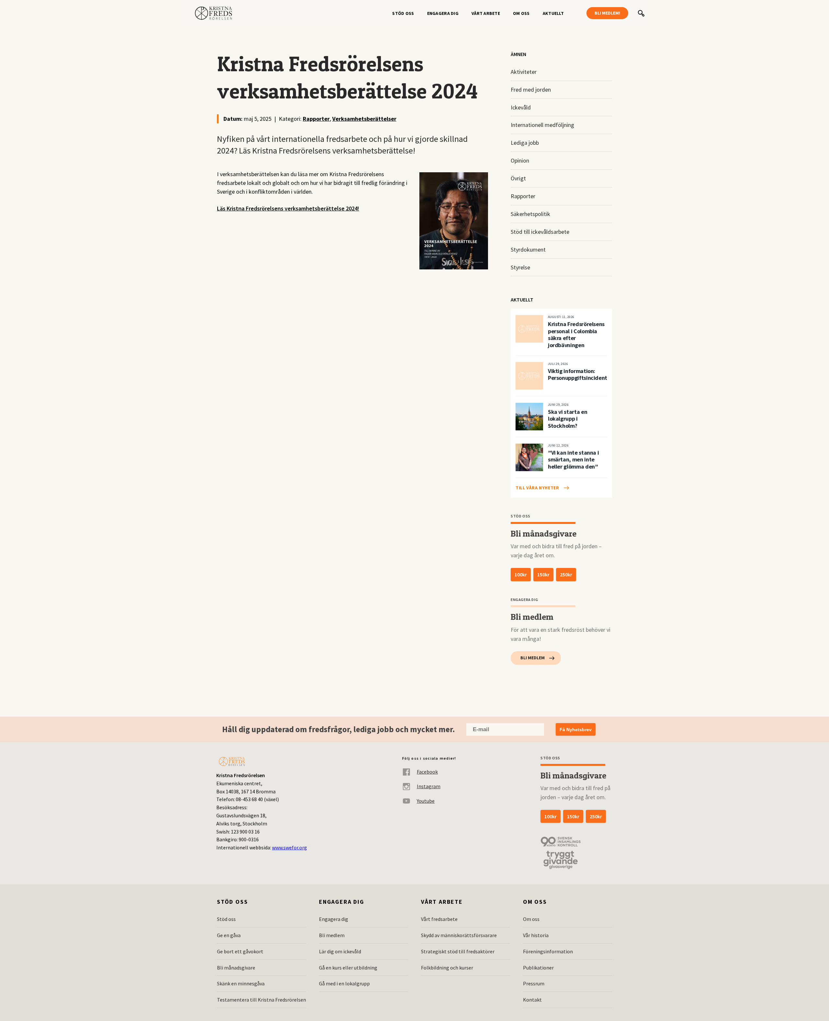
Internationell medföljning (542, 125)
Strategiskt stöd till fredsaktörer (457, 951)
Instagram (428, 786)
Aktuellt (553, 13)
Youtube (426, 801)
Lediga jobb (525, 142)
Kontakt (532, 999)
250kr (566, 574)
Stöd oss (403, 13)
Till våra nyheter (537, 488)
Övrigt (518, 178)
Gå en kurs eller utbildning (348, 967)
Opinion (520, 160)
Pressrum (533, 983)
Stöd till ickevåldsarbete (540, 231)
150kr (543, 574)
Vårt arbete (485, 13)
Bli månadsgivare (236, 967)
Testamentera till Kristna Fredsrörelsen (261, 999)
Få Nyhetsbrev (576, 729)
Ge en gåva (229, 935)
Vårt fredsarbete (439, 919)
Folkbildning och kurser (447, 967)
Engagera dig (443, 13)
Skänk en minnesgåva (241, 983)
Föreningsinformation (548, 951)
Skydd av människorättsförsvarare (459, 935)
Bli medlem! (607, 13)
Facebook (427, 771)
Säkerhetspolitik (530, 214)
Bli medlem (532, 658)
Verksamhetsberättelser (364, 118)
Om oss (521, 13)
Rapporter (316, 118)
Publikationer (538, 967)
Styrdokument (528, 249)
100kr (521, 574)
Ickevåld (521, 107)
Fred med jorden (531, 89)
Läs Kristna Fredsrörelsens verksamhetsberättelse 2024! (288, 208)
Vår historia (536, 935)
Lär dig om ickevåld (340, 951)
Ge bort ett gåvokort (240, 951)
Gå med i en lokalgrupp (344, 983)
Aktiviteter (524, 71)
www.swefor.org (289, 847)
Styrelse (520, 267)
